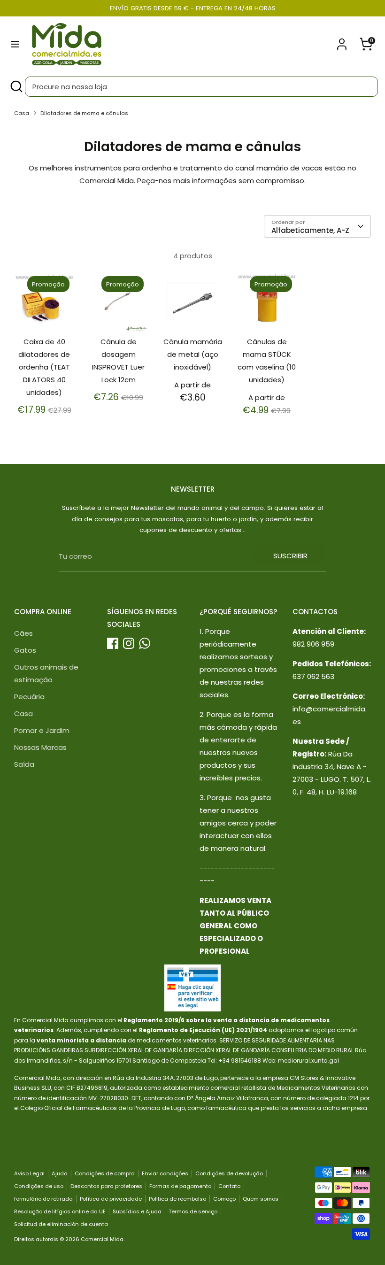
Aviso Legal (29, 1173)
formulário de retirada (43, 1199)
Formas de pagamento (180, 1186)
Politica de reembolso (177, 1199)
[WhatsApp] (144, 643)
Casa (21, 113)
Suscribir (290, 556)
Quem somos (260, 1199)
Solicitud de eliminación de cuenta (61, 1224)
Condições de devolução (229, 1173)
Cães (23, 633)
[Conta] (341, 41)
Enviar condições (165, 1173)
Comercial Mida (102, 1239)
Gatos (25, 650)
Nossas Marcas (40, 747)
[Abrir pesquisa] (16, 87)
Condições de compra (105, 1173)
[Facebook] (112, 643)
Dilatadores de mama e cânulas (84, 113)
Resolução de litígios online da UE (60, 1211)
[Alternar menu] (15, 44)
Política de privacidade (111, 1199)
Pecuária (29, 697)
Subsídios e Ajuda (137, 1211)
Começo (224, 1199)
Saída (24, 764)
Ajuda (60, 1173)
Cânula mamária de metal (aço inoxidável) (192, 354)
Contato (229, 1186)
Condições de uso (38, 1186)
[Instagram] (128, 643)
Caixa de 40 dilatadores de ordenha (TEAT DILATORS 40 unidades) (44, 367)
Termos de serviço (193, 1211)
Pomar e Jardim (41, 730)
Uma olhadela (45, 311)
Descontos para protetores (106, 1186)
